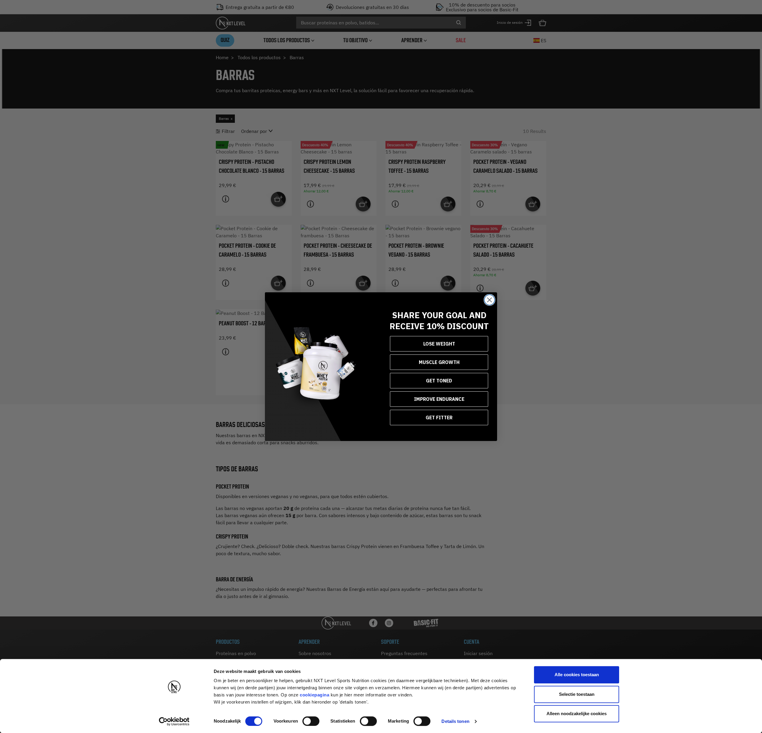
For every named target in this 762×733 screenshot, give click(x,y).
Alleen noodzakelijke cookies (576, 713)
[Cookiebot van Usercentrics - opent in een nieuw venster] (174, 721)
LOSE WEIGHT (439, 344)
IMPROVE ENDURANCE (439, 399)
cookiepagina (314, 694)
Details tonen (455, 721)
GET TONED (439, 381)
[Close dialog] (489, 300)
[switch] (310, 721)
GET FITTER (439, 417)
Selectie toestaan (576, 694)
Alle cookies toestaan (577, 674)
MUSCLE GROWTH (439, 362)
